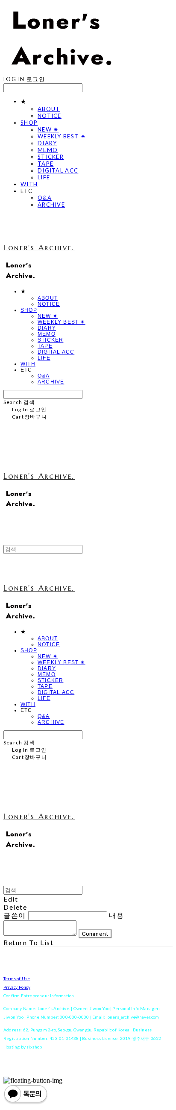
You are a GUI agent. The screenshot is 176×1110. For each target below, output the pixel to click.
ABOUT (49, 108)
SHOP (29, 122)
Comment (95, 934)
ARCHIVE (51, 204)
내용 (116, 915)
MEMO (48, 149)
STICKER (51, 156)
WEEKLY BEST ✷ (62, 136)
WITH (29, 184)
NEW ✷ (48, 129)
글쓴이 (14, 915)
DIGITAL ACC (58, 170)
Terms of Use (16, 978)
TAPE (45, 163)
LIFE (44, 177)
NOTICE (50, 115)
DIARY (47, 143)
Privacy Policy (16, 987)
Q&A (45, 197)
